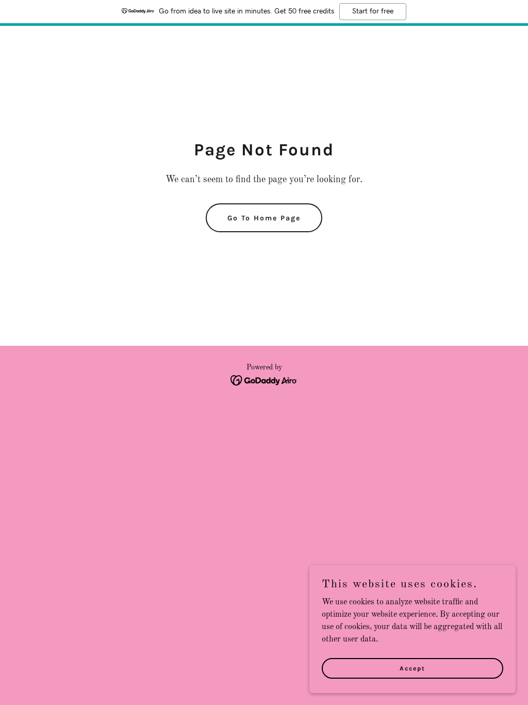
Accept (412, 667)
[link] (264, 380)
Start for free (372, 11)
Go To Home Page (264, 218)
